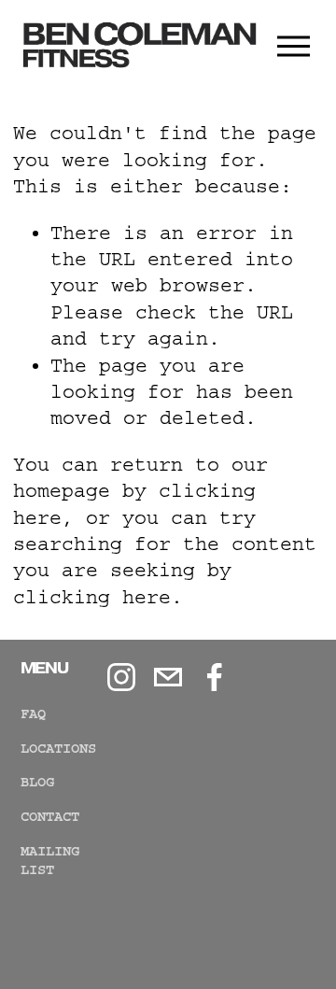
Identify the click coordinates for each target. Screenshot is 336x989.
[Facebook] (215, 677)
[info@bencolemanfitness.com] (168, 677)
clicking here (92, 597)
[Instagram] (121, 677)
